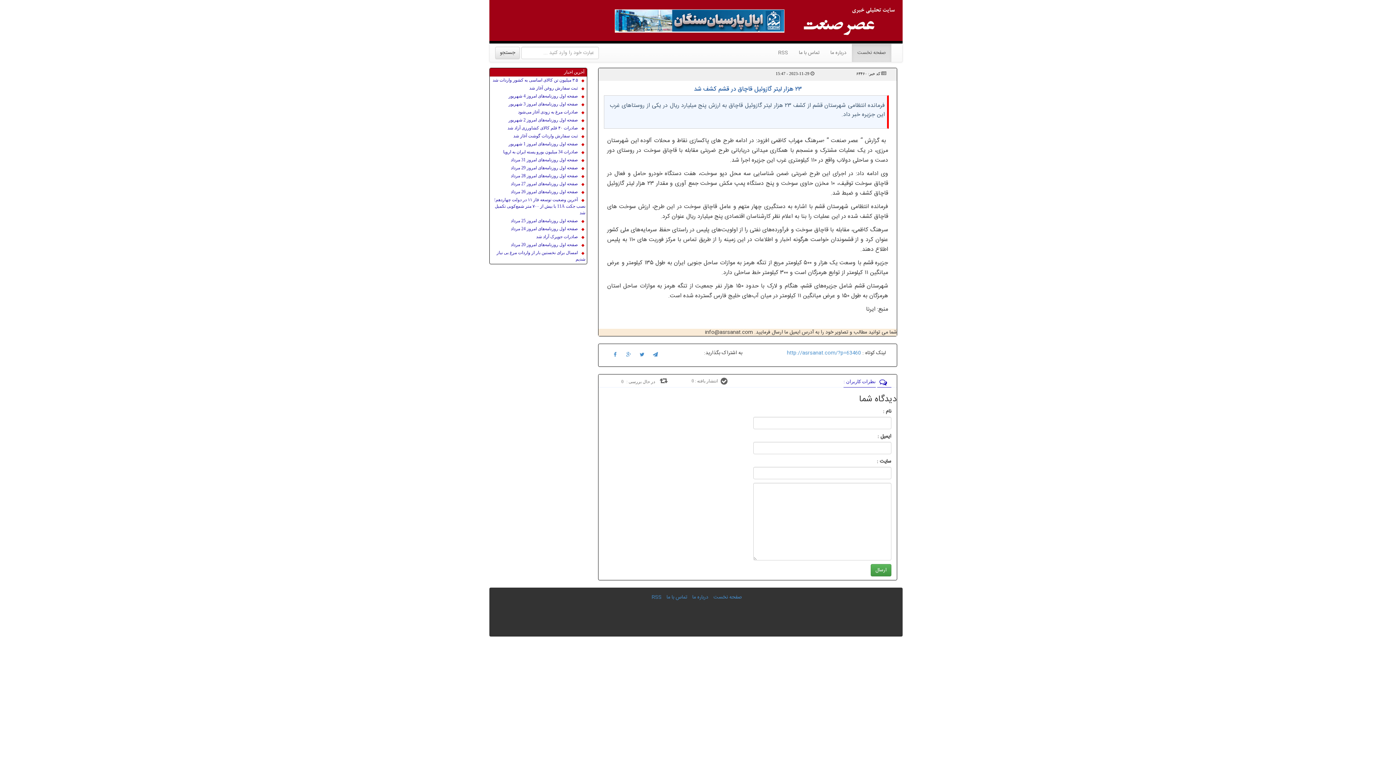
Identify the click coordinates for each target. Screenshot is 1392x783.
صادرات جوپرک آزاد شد (557, 236)
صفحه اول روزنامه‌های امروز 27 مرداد (544, 183)
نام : (876, 411)
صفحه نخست (869, 52)
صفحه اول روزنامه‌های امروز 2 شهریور (543, 120)
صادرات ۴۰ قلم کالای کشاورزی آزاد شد (543, 127)
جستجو (507, 53)
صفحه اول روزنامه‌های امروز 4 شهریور (543, 96)
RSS (783, 53)
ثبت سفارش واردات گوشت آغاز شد (545, 135)
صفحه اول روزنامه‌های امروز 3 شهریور (543, 104)
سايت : (876, 461)
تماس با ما (809, 53)
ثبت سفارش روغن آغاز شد (553, 88)
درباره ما (838, 53)
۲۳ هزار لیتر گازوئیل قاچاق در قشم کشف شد (748, 89)
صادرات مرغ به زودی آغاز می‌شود (548, 112)
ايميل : (875, 436)
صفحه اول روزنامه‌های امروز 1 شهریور (543, 143)
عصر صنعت (846, 141)
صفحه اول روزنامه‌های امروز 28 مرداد (544, 175)
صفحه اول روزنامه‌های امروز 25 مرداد (544, 220)
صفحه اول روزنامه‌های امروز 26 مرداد (544, 191)
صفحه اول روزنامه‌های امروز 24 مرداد (544, 228)
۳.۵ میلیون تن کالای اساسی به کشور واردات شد (535, 80)
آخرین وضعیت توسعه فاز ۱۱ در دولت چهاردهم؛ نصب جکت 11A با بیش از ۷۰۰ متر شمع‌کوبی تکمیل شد (539, 206)
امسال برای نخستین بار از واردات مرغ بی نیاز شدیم (541, 256)
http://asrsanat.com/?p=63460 (824, 353)
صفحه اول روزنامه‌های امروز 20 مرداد (544, 244)
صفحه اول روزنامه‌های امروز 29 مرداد (544, 167)
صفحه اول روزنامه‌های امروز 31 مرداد (544, 159)
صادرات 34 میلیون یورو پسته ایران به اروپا (540, 151)
